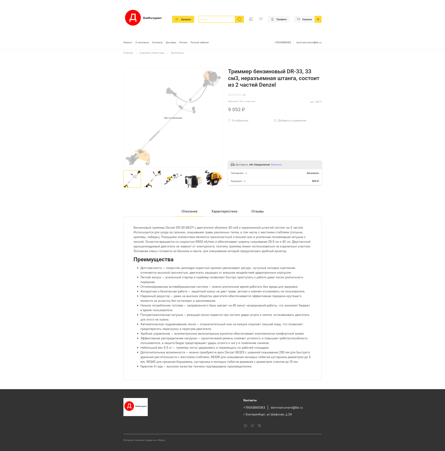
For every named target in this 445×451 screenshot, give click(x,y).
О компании (142, 42)
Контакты (157, 42)
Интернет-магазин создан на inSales (144, 440)
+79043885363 (282, 42)
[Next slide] (217, 118)
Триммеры (177, 52)
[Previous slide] (129, 118)
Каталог (186, 19)
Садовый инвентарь (151, 52)
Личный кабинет (199, 42)
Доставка (171, 42)
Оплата (183, 42)
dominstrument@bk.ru (309, 42)
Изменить (276, 164)
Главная (128, 52)
